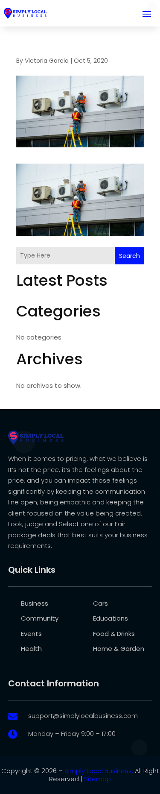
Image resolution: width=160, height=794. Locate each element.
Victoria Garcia (47, 60)
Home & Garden (118, 648)
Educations (110, 618)
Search (129, 256)
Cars (100, 603)
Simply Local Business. (98, 770)
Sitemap (97, 778)
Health (31, 648)
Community (39, 618)
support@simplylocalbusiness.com (83, 715)
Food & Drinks (114, 633)
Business (34, 603)
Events (31, 633)
